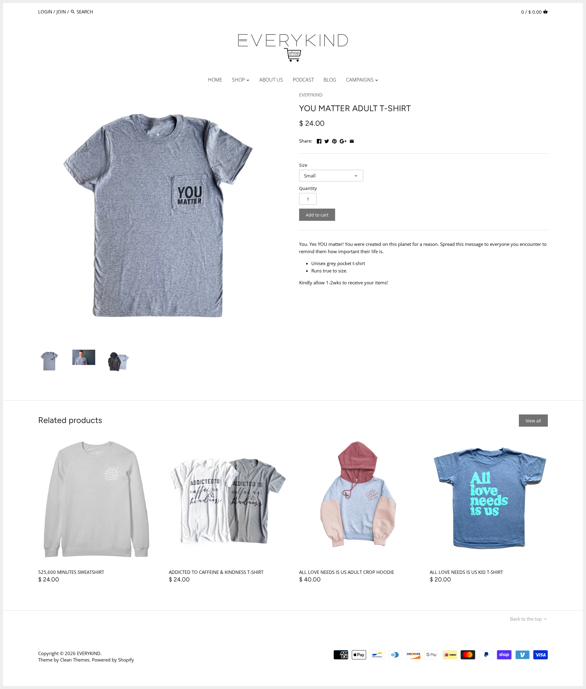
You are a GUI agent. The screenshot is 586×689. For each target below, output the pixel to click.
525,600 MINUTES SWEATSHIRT (71, 572)
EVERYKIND (311, 95)
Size (303, 165)
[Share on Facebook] (319, 140)
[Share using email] (351, 140)
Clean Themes (74, 660)
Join (61, 12)
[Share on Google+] (343, 140)
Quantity (308, 188)
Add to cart (317, 215)
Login (45, 12)
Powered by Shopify (113, 660)
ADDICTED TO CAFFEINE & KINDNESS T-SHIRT (216, 572)
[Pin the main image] (334, 140)
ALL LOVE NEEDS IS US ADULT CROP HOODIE (346, 572)
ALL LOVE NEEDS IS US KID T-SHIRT (466, 572)
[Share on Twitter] (326, 140)
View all (533, 421)
